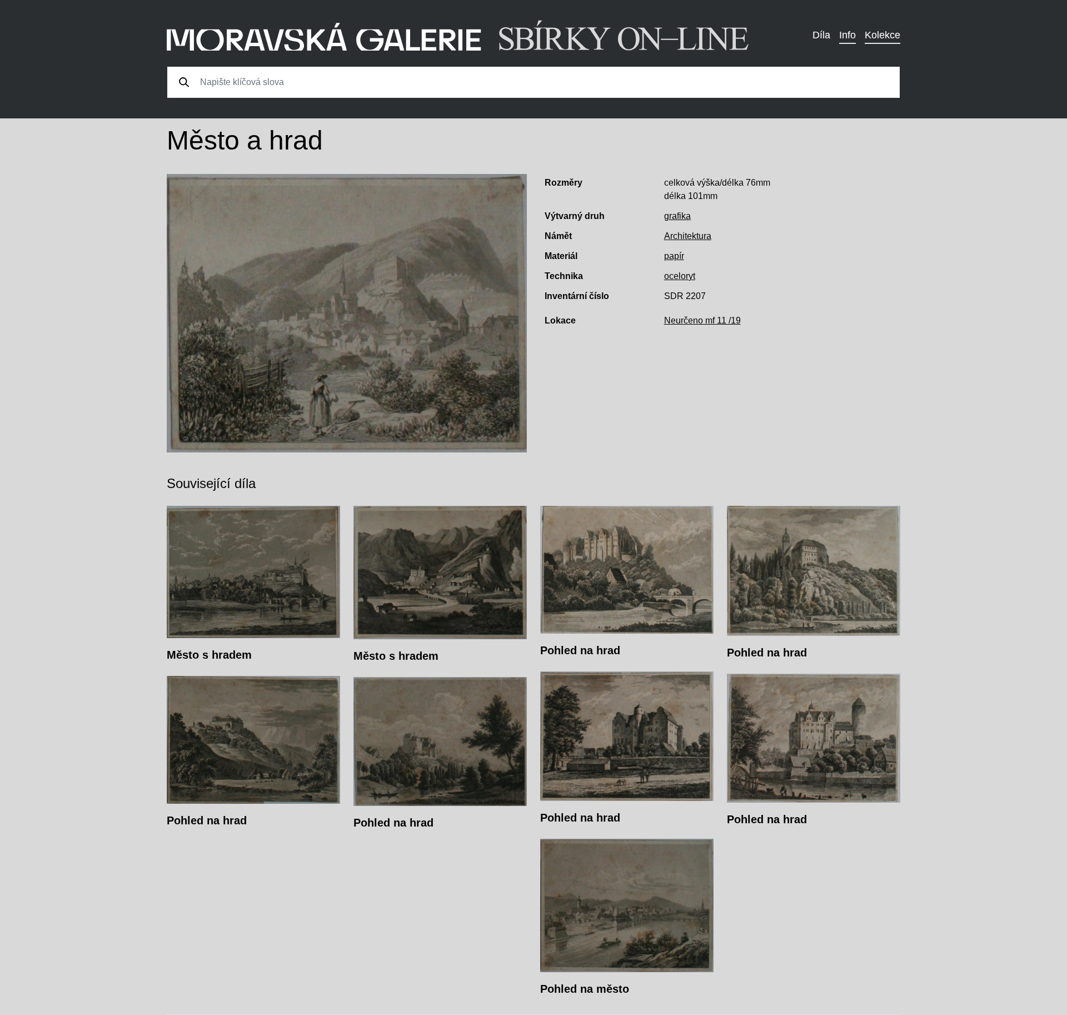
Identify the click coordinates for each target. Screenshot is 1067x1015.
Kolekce (882, 35)
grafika (677, 216)
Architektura (687, 236)
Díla (821, 35)
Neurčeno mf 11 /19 (702, 320)
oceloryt (679, 276)
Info (847, 35)
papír (674, 256)
